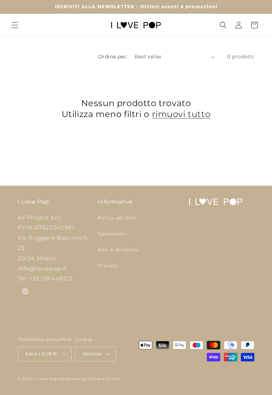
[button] (15, 25)
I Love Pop (47, 378)
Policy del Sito (116, 218)
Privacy (107, 265)
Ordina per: (112, 56)
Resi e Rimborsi (118, 249)
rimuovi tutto (181, 114)
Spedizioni (111, 234)
